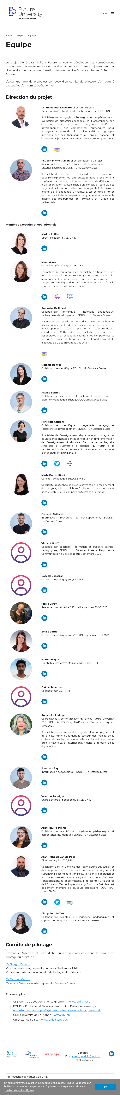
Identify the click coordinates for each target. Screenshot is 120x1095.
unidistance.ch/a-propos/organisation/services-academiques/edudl (57, 1010)
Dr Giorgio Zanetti (18, 964)
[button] (108, 13)
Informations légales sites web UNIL (26, 1076)
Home (9, 35)
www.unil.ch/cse (79, 1001)
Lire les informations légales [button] (19, 1090)
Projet (20, 35)
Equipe (32, 35)
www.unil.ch (62, 1015)
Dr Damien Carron (18, 979)
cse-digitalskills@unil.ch (86, 1056)
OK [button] (105, 1087)
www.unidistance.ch (54, 1019)
